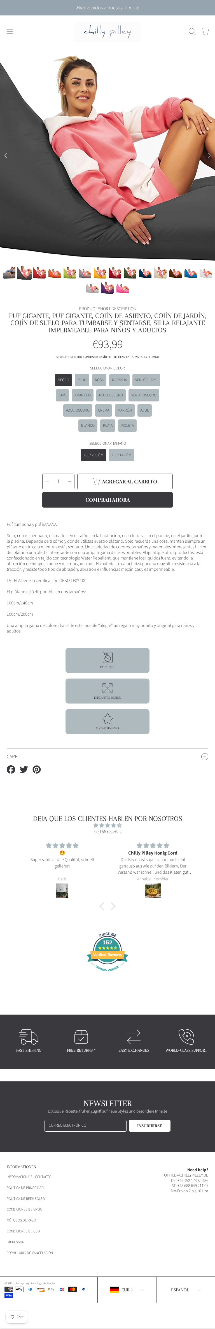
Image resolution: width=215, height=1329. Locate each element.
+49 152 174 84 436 (192, 1181)
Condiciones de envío (24, 1209)
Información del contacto (29, 1176)
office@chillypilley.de (186, 1175)
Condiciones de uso (23, 1231)
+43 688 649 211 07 (192, 1186)
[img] (107, 825)
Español (180, 1290)
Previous (6, 156)
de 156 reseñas (107, 831)
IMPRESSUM (16, 1242)
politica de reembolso (26, 1198)
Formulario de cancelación (30, 1252)
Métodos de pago (21, 1220)
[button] (10, 32)
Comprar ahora (107, 499)
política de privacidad (25, 1187)
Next (209, 156)
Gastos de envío (95, 357)
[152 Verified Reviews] (107, 974)
